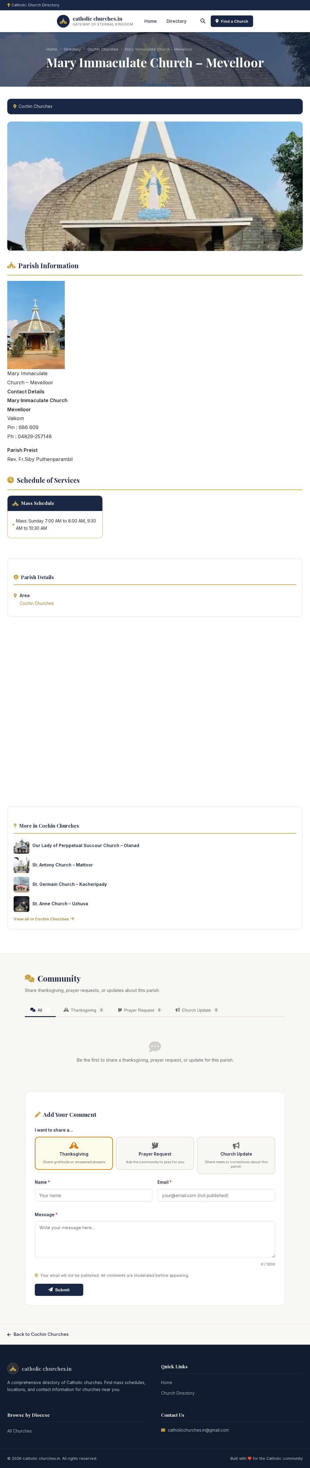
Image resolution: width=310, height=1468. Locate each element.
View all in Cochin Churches (41, 918)
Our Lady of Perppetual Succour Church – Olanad (85, 845)
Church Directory (178, 1393)
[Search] (203, 21)
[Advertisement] (155, 713)
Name (42, 1182)
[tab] (40, 1010)
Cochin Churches (102, 49)
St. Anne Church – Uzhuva (60, 903)
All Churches (19, 1431)
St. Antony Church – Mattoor (62, 864)
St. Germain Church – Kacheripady (69, 884)
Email (164, 1182)
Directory (176, 21)
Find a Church (234, 21)
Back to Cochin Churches (41, 1334)
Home (150, 21)
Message (46, 1214)
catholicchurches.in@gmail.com (198, 1430)
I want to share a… (54, 1130)
